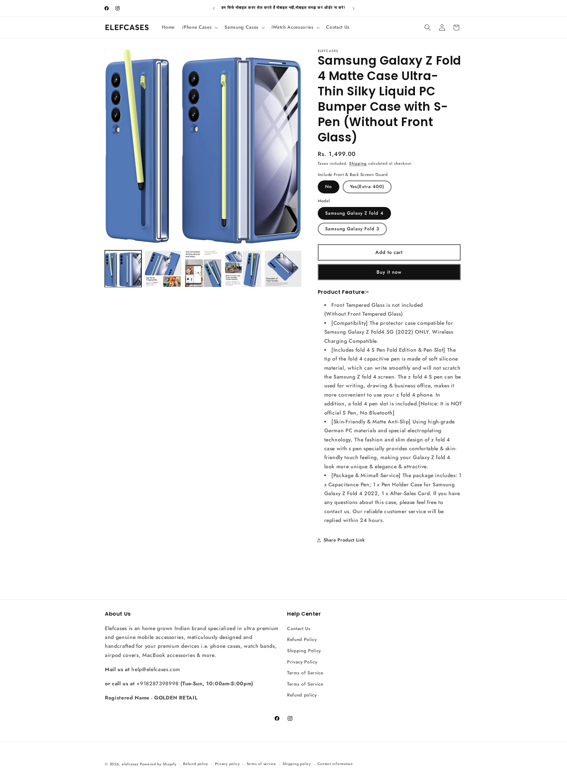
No (328, 187)
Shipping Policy (304, 650)
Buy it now (389, 271)
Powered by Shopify (158, 764)
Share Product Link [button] (344, 540)
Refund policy (302, 695)
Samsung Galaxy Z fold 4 (354, 213)
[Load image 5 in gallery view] (283, 269)
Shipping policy (297, 763)
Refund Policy (302, 639)
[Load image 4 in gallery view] (243, 269)
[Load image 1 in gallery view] (123, 269)
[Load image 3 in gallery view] (203, 269)
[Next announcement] (353, 8)
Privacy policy (227, 763)
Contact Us (299, 628)
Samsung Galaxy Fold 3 (352, 229)
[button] (199, 27)
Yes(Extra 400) (367, 187)
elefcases (130, 764)
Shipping (358, 163)
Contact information (335, 763)
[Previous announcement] (213, 8)
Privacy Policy (302, 662)
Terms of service (261, 763)
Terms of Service (305, 673)
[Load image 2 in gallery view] (163, 269)
